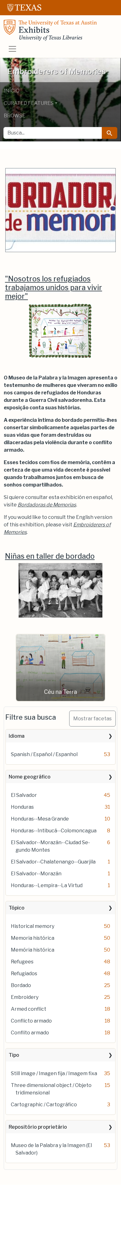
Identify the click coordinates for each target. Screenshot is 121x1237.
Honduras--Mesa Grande (40, 819)
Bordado (21, 985)
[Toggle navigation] (12, 49)
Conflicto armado (31, 1021)
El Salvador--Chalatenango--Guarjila (53, 862)
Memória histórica (32, 950)
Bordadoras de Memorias (47, 505)
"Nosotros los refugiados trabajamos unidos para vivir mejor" (53, 288)
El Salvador (24, 795)
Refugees (22, 962)
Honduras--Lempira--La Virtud (47, 885)
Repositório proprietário (38, 1127)
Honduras (22, 807)
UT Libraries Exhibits (50, 30)
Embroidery (24, 997)
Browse (14, 116)
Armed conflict (28, 1009)
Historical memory (32, 926)
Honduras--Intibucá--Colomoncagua (53, 831)
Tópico (17, 908)
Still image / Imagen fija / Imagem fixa (54, 1073)
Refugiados (24, 973)
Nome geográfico (30, 777)
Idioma (17, 736)
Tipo (14, 1055)
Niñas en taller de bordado (50, 556)
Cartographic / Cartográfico (44, 1105)
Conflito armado (30, 1033)
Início (12, 91)
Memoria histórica (32, 938)
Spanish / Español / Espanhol (44, 754)
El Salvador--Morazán (36, 874)
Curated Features (29, 103)
